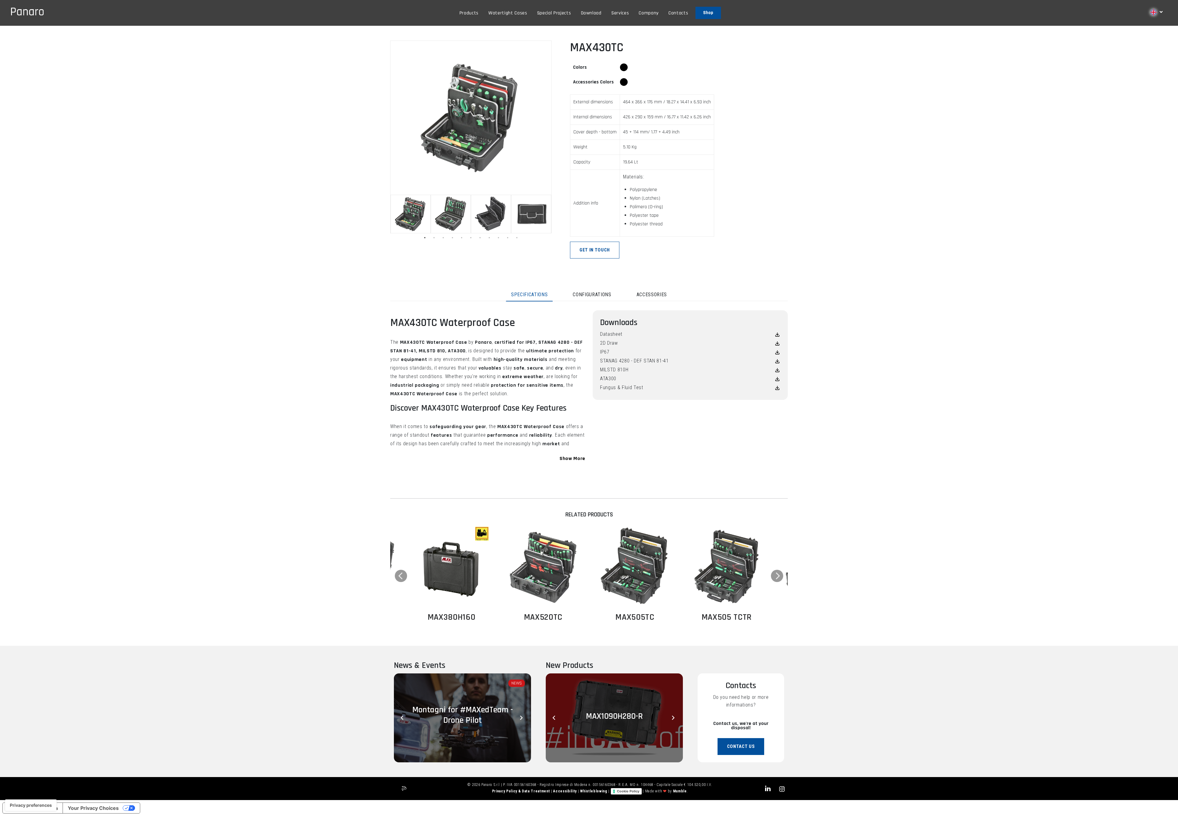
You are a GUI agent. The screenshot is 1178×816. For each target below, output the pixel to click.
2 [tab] (434, 238)
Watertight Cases (507, 13)
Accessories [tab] (652, 294)
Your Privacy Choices (93, 808)
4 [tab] (452, 238)
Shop (708, 13)
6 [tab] (471, 238)
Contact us (741, 746)
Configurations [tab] (592, 294)
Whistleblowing (594, 791)
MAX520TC (543, 617)
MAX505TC (634, 617)
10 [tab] (508, 238)
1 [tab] (425, 238)
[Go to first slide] (673, 717)
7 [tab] (480, 238)
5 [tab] (462, 238)
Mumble (680, 791)
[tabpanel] (411, 214)
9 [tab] (498, 238)
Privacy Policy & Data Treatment (521, 791)
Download (591, 13)
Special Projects (554, 13)
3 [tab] (443, 238)
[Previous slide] (403, 717)
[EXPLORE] (451, 566)
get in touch (594, 250)
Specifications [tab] (529, 294)
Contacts (678, 13)
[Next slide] (522, 717)
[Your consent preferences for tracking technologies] (31, 805)
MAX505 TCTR (727, 617)
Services (620, 13)
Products (469, 13)
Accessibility (565, 791)
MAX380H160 (451, 617)
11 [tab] (517, 238)
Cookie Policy (628, 791)
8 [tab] (489, 238)
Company (649, 13)
